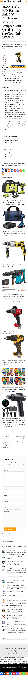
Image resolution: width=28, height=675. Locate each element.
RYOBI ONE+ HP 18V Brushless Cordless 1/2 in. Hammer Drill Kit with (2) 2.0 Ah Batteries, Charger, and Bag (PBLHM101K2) (14, 202)
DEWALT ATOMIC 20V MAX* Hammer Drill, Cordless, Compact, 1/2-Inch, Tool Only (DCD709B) (13, 362)
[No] (26, 669)
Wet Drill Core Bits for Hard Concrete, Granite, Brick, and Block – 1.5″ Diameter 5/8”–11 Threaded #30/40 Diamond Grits (15, 617)
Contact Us (21, 652)
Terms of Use (11, 654)
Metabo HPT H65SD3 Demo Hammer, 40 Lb (15, 595)
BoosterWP (17, 650)
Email (5, 495)
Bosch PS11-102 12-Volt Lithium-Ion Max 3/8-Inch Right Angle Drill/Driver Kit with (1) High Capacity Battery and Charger (16, 552)
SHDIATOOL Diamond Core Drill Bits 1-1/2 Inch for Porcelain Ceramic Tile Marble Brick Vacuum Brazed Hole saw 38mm (16, 630)
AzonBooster (21, 648)
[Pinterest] (15, 170)
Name (5, 489)
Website (6, 501)
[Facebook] (3, 170)
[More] (3, 173)
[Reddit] (9, 170)
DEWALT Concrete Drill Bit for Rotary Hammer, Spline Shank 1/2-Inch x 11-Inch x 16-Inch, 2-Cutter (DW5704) (16, 587)
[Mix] (20, 170)
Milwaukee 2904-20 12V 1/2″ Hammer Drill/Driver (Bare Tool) (20, 440)
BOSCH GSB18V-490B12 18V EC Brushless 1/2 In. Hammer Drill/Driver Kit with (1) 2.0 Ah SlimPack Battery (13, 233)
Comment (7, 470)
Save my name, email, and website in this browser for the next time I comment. (13, 509)
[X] (6, 170)
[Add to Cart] (18, 71)
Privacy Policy (13, 652)
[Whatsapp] (23, 170)
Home (7, 652)
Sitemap (18, 654)
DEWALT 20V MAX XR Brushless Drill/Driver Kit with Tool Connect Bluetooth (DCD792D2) (14, 611)
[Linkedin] (12, 170)
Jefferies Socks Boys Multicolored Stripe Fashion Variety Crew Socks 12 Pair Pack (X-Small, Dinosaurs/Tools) (13, 389)
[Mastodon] (17, 170)
